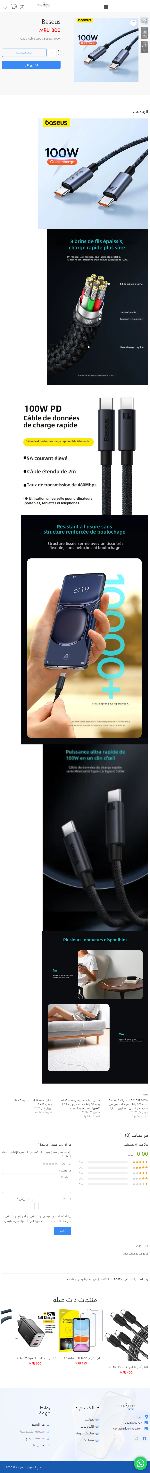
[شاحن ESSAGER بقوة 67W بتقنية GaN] (35, 1330)
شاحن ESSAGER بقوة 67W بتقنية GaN (35, 1358)
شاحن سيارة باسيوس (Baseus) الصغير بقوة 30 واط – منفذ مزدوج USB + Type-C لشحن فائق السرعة (78, 1104)
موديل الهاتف (95, 1325)
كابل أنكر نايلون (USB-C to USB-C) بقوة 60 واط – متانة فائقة (126, 1367)
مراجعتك (64, 1170)
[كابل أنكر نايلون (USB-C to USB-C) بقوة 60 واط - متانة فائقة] (126, 1335)
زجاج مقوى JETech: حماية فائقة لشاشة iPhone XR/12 (81, 1358)
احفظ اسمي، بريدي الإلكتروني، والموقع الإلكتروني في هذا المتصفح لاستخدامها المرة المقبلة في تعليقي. (37, 1218)
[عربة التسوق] (13, 7)
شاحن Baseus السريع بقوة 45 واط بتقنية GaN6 (32, 1102)
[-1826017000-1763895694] (106, 50)
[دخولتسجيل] (22, 7)
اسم (67, 1199)
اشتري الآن (31, 65)
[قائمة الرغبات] (133, 23)
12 (91, 1341)
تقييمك (66, 1164)
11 (91, 1336)
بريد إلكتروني (26, 1199)
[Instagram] (136, 1438)
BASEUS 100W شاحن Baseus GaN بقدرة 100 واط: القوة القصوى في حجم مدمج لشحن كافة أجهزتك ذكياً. (128, 1104)
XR (91, 1330)
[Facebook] (144, 1438)
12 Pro (91, 1347)
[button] (106, 7)
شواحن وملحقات (75, 1279)
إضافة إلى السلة (24, 52)
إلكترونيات (93, 1279)
